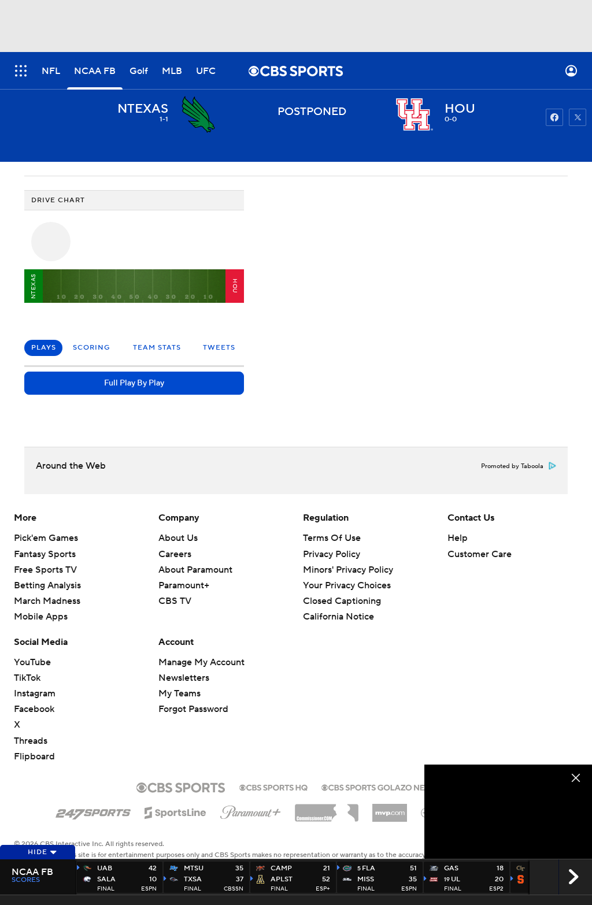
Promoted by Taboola (512, 466)
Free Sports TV (45, 570)
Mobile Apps (41, 616)
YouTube (32, 662)
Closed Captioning (342, 590)
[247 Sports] (93, 811)
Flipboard (34, 756)
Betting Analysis (47, 585)
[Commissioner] (326, 808)
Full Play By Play (134, 383)
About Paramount (195, 570)
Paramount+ (183, 585)
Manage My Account (201, 662)
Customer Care (479, 554)
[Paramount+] (250, 810)
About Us (178, 538)
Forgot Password (193, 709)
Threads (30, 741)
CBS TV (174, 601)
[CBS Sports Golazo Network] (388, 786)
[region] (508, 812)
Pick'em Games (46, 538)
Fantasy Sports (45, 554)
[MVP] (389, 808)
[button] (21, 71)
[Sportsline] (175, 811)
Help (457, 538)
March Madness (47, 601)
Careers (174, 554)
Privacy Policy (331, 554)
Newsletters (183, 678)
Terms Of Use (332, 538)
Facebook (34, 709)
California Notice (338, 605)
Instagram (35, 693)
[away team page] (198, 114)
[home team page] (414, 114)
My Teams (179, 693)
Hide (37, 852)
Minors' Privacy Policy (348, 570)
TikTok (27, 678)
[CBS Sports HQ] (273, 786)
